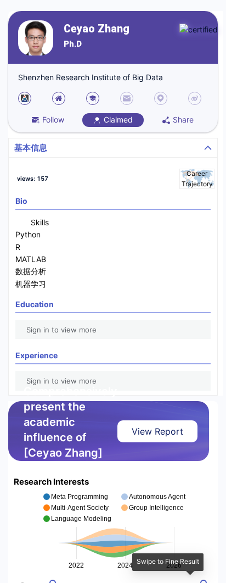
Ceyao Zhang (96, 29)
